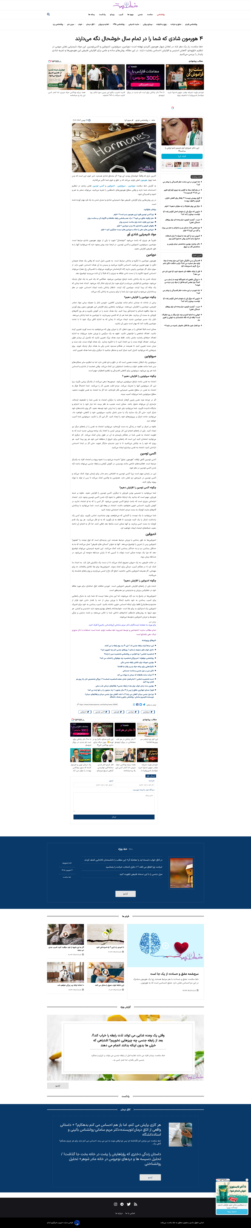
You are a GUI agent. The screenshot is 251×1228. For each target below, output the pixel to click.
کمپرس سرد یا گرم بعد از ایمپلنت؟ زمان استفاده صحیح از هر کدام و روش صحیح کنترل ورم (183, 237)
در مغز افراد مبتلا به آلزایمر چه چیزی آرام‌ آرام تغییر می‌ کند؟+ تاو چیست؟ (182, 191)
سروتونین (121, 185)
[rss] (135, 1205)
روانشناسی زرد (58, 24)
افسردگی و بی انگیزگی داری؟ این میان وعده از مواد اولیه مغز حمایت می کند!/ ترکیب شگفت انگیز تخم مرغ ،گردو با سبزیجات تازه (181, 263)
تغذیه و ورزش (103, 24)
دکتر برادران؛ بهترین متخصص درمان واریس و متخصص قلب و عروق (183, 245)
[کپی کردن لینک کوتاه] (95, 704)
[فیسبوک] (137, 705)
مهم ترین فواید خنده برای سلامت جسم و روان (136, 222)
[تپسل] (172, 108)
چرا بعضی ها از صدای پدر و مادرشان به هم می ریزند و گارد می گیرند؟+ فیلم (181, 229)
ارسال (114, 817)
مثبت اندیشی (134, 24)
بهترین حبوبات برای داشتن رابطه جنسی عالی (137, 662)
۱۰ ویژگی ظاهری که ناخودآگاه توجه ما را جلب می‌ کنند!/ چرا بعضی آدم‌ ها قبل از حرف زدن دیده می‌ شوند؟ (182, 282)
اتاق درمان (90, 24)
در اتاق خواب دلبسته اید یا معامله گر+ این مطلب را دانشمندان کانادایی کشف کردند (123, 860)
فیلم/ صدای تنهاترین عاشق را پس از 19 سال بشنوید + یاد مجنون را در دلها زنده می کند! (121, 690)
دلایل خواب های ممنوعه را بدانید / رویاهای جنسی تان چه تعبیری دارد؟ (127, 650)
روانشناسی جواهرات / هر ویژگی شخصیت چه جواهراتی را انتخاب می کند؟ (127, 658)
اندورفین (111, 185)
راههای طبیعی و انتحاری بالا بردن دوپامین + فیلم (135, 225)
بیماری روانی (148, 24)
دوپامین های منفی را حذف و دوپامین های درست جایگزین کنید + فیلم (127, 229)
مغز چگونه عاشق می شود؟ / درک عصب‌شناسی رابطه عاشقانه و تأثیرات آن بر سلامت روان (120, 218)
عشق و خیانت (176, 24)
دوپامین (131, 185)
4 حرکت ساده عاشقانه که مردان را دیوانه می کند (135, 675)
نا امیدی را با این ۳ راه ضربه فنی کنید (110, 947)
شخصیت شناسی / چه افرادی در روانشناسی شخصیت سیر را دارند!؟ (129, 654)
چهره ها (130, 14)
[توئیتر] (140, 705)
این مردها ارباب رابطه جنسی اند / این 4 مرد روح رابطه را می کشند (129, 645)
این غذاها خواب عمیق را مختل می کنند (109, 985)
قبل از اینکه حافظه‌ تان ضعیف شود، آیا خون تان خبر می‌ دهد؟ (181, 273)
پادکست (102, 14)
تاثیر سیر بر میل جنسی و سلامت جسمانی (138, 670)
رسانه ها (91, 14)
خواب (80, 24)
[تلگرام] (144, 705)
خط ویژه (122, 849)
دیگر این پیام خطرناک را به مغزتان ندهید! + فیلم (182, 206)
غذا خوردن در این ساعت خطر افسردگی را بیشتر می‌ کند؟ (181, 183)
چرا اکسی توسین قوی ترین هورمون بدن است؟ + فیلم (134, 214)
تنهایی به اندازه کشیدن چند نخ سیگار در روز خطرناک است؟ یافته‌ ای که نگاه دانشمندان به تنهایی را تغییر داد (181, 317)
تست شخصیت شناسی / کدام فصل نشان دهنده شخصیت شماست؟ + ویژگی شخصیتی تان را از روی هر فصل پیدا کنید (115, 680)
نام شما (152, 780)
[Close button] (247, 1180)
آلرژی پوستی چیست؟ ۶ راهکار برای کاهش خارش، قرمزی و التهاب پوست (182, 199)
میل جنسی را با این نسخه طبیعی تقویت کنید (140, 874)
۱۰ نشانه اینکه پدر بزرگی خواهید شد (71, 985)
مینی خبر (71, 24)
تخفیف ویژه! (232, 1211)
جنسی (140, 14)
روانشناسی (161, 14)
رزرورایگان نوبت (182, 156)
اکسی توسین (98, 185)
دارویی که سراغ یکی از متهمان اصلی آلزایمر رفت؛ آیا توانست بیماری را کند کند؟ (181, 213)
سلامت (150, 14)
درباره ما (119, 1213)
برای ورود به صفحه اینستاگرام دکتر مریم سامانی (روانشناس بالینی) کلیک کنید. (122, 625)
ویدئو (112, 14)
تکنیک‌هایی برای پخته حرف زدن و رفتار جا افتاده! (136, 666)
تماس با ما (130, 1213)
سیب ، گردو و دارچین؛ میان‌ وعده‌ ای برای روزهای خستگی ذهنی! (182, 221)
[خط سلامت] (125, 5)
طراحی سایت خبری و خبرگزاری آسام (60, 1222)
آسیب (121, 14)
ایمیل (111, 780)
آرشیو (125, 893)
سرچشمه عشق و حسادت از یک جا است (174, 974)
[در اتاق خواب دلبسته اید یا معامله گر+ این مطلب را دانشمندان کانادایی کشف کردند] (181, 873)
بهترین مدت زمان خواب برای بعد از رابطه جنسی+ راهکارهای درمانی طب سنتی (125, 686)
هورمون (144, 180)
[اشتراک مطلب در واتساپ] (134, 705)
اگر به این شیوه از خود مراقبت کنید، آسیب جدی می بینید (66, 948)
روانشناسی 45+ (119, 24)
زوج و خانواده (161, 24)
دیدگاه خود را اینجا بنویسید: (144, 790)
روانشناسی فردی (191, 24)
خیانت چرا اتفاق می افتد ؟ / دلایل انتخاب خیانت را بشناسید (134, 867)
